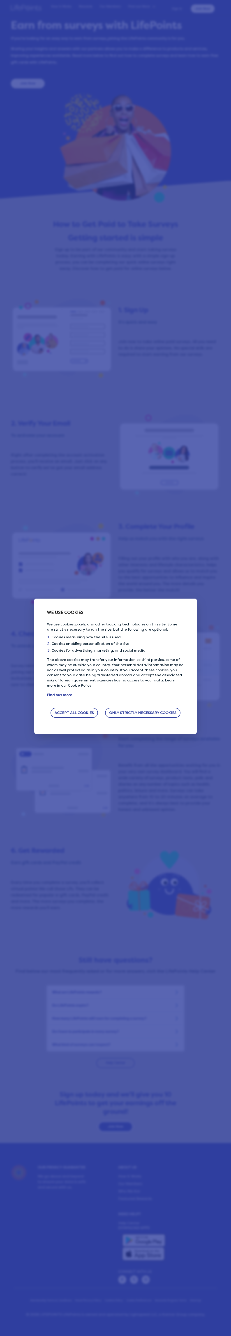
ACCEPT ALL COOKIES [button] (74, 713)
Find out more (59, 695)
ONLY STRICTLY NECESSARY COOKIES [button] (142, 713)
